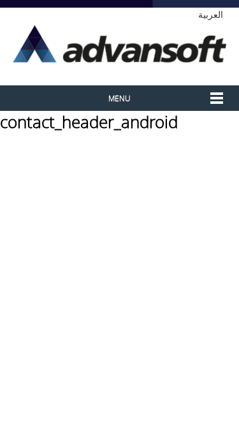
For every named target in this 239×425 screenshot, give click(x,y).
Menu (119, 98)
